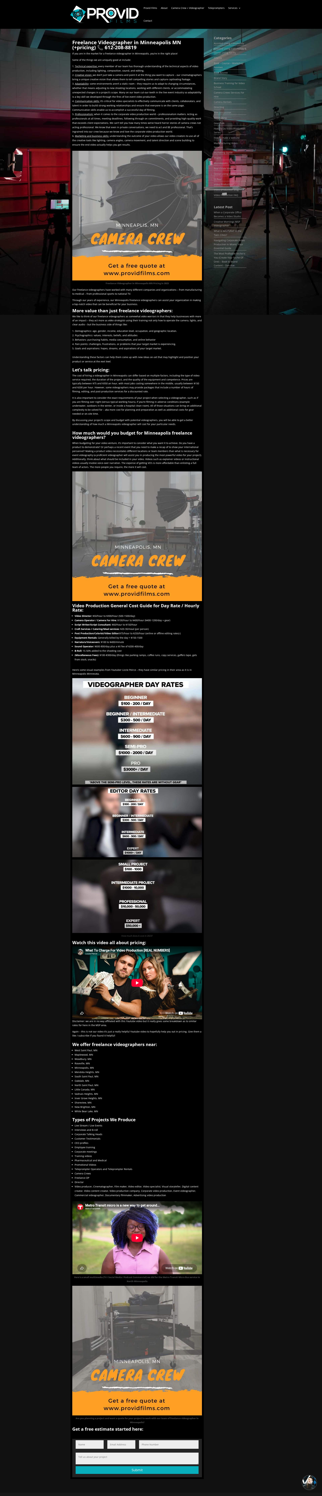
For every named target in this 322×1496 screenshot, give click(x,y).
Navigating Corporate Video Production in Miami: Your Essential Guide (229, 244)
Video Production (223, 184)
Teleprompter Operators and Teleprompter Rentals (103, 1169)
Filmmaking (220, 117)
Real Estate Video (223, 168)
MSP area (101, 1025)
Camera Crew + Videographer (187, 8)
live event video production (140, 96)
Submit (137, 1470)
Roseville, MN (82, 1063)
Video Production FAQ (226, 195)
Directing (219, 107)
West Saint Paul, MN (86, 1050)
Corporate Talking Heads (88, 1134)
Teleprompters (216, 8)
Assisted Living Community (229, 43)
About (164, 8)
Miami (217, 157)
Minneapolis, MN (84, 1067)
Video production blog (226, 189)
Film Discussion (222, 112)
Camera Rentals (223, 102)
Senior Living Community (228, 173)
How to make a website (227, 137)
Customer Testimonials (87, 1138)
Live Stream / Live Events (88, 1125)
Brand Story (220, 78)
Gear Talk (219, 123)
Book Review (221, 72)
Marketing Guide (223, 152)
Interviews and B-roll (86, 1129)
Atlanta (218, 57)
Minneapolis (221, 163)
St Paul (218, 179)
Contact (148, 20)
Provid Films (150, 8)
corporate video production (133, 114)
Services (232, 8)
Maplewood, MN (84, 1054)
